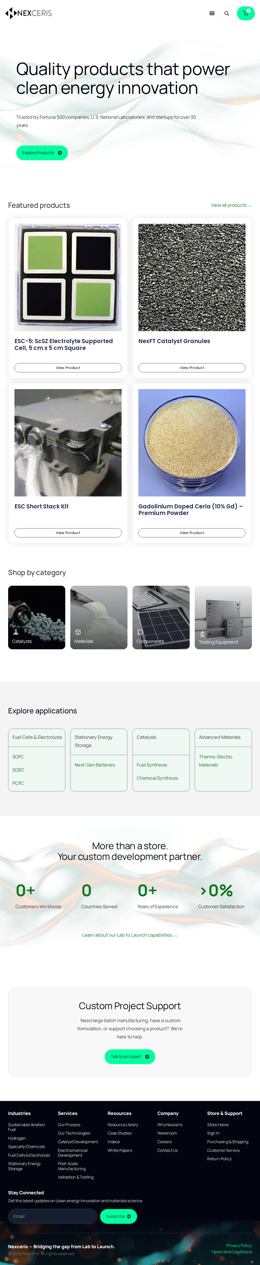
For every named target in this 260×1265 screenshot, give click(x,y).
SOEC (18, 770)
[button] (212, 13)
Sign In (213, 1133)
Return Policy (219, 1158)
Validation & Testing (75, 1177)
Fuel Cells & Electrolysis (37, 737)
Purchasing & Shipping (227, 1141)
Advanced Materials (219, 737)
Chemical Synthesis (157, 778)
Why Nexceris (169, 1124)
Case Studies (120, 1133)
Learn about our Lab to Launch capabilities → (130, 935)
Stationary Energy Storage (24, 1166)
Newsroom (167, 1133)
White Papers (120, 1150)
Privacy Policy (239, 1245)
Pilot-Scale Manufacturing (71, 1166)
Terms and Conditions (231, 1252)
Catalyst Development (78, 1141)
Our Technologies (74, 1133)
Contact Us (167, 1150)
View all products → (231, 205)
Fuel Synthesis (152, 765)
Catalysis (146, 737)
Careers (164, 1141)
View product (68, 367)
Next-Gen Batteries (95, 765)
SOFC (18, 757)
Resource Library (123, 1124)
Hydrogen (17, 1138)
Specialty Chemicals (26, 1146)
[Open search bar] (226, 13)
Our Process (69, 1124)
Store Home (218, 1124)
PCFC (18, 783)
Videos (114, 1141)
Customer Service (223, 1150)
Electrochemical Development (73, 1153)
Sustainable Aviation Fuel (26, 1127)
